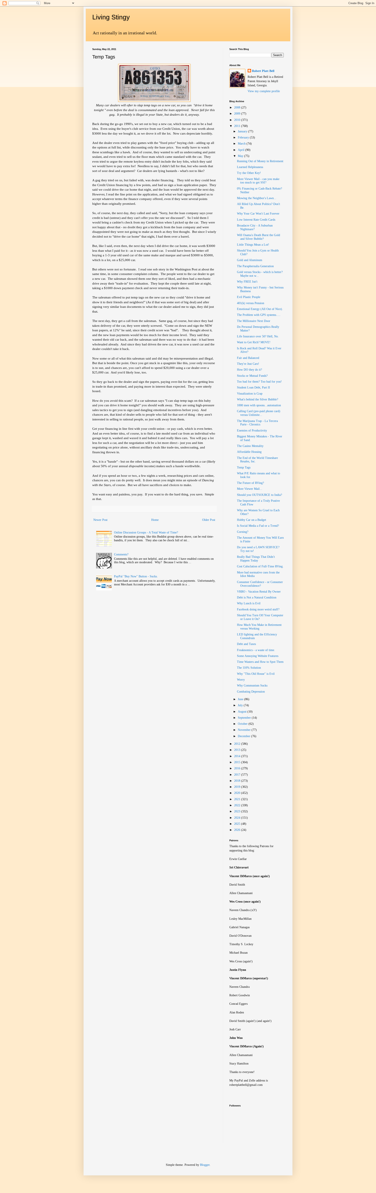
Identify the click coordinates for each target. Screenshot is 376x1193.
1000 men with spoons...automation (259, 405)
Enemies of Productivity (252, 430)
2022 (237, 805)
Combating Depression (251, 691)
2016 (237, 768)
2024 (237, 817)
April (241, 150)
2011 (237, 126)
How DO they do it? (249, 369)
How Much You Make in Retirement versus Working (259, 626)
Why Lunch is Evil (248, 603)
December (244, 736)
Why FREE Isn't (247, 281)
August (242, 711)
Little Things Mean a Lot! (253, 244)
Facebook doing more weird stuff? (258, 609)
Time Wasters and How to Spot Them (260, 661)
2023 (237, 811)
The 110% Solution (249, 667)
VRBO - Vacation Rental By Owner (259, 591)
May (241, 156)
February (244, 137)
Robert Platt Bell (263, 71)
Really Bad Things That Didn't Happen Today (256, 558)
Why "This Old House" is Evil (256, 673)
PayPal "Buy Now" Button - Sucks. (136, 576)
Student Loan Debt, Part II (253, 387)
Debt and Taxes (246, 644)
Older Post (208, 520)
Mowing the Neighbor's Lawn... (256, 198)
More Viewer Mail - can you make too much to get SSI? (258, 180)
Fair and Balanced (248, 358)
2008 (237, 107)
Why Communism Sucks (252, 685)
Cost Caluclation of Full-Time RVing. (260, 566)
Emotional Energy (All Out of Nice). (260, 309)
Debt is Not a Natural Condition (256, 597)
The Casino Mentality (250, 446)
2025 (237, 823)
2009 (237, 113)
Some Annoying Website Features (257, 656)
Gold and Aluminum (249, 260)
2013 (237, 749)
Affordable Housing (249, 451)
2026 (237, 829)
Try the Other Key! (249, 173)
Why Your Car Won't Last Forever (258, 213)
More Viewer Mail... (249, 488)
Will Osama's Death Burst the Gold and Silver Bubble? (258, 236)
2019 (237, 786)
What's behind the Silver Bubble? (257, 399)
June (241, 699)
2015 (237, 762)
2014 (237, 756)
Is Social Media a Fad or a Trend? (258, 525)
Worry (241, 679)
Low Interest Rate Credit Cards (256, 219)
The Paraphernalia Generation (255, 266)
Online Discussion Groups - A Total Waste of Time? (146, 532)
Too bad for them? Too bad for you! (259, 381)
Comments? (121, 554)
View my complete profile (264, 91)
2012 (237, 743)
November (245, 729)
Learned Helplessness (250, 167)
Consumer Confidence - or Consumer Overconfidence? (260, 583)
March (242, 143)
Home (155, 520)
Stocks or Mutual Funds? (252, 375)
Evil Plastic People (248, 297)
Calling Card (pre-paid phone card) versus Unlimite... (258, 413)
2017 (237, 774)
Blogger (205, 1164)
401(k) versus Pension (250, 303)
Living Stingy (111, 17)
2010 (237, 120)
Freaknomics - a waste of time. (256, 650)
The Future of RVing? (250, 483)
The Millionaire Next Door (253, 321)
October (243, 723)
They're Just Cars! (248, 363)
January (243, 131)
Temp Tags (243, 467)
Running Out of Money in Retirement (260, 161)
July (241, 705)
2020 (237, 793)
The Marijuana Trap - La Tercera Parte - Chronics (257, 422)
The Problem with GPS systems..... (258, 315)
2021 (237, 799)
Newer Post (100, 520)
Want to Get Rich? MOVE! (253, 342)
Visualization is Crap (249, 393)
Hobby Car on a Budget (251, 520)
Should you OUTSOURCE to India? (259, 495)
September (245, 717)
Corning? (242, 531)
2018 (237, 780)
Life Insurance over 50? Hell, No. (258, 336)
